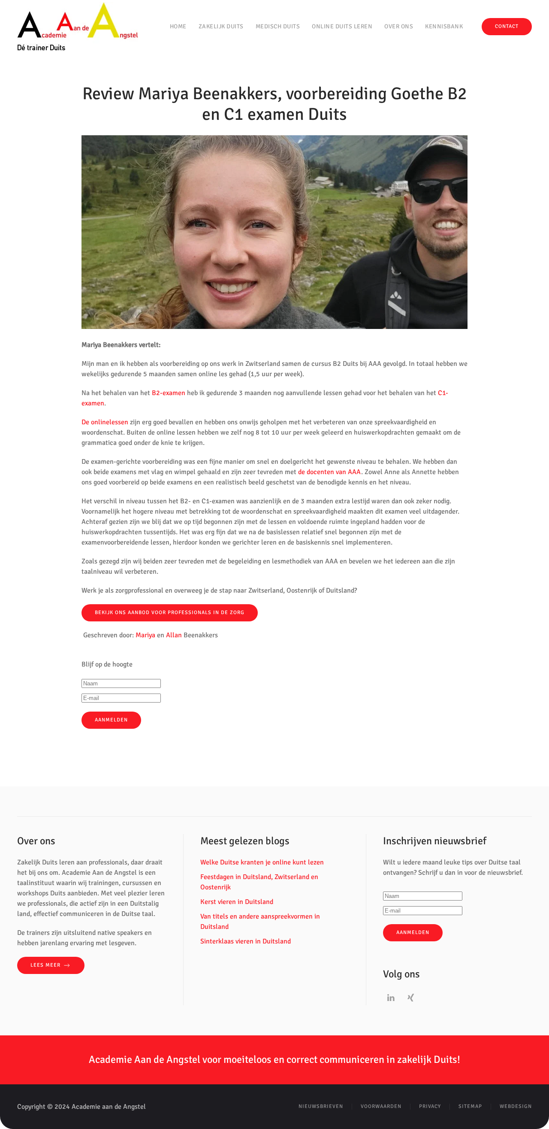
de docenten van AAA (329, 472)
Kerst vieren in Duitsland (236, 902)
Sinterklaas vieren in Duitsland (245, 941)
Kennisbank (444, 26)
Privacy (430, 1106)
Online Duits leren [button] (342, 26)
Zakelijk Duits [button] (221, 26)
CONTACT (507, 26)
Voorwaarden (381, 1106)
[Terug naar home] (77, 26)
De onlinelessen (104, 422)
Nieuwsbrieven (321, 1106)
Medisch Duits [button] (278, 26)
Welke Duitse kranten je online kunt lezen (262, 862)
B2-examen (168, 393)
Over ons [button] (398, 26)
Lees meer (45, 965)
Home (178, 26)
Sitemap (470, 1106)
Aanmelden (412, 932)
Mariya (145, 635)
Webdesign (516, 1106)
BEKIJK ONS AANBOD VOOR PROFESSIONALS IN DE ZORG (169, 612)
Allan (174, 635)
